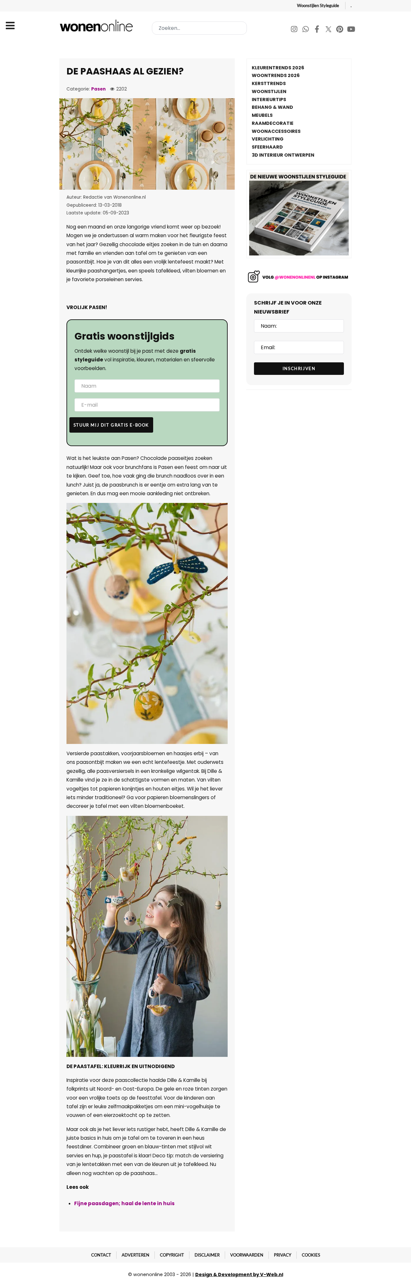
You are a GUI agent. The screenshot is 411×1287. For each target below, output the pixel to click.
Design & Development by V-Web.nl (239, 1274)
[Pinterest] (340, 30)
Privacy (282, 1254)
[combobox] (199, 28)
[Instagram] (294, 30)
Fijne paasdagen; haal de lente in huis (124, 1203)
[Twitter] (329, 30)
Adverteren (135, 1254)
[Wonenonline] (97, 25)
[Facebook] (317, 30)
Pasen (98, 89)
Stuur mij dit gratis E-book (111, 425)
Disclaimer (207, 1254)
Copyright (172, 1254)
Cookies (311, 1254)
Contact (101, 1254)
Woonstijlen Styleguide (318, 5)
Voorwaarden (246, 1254)
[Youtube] (351, 30)
